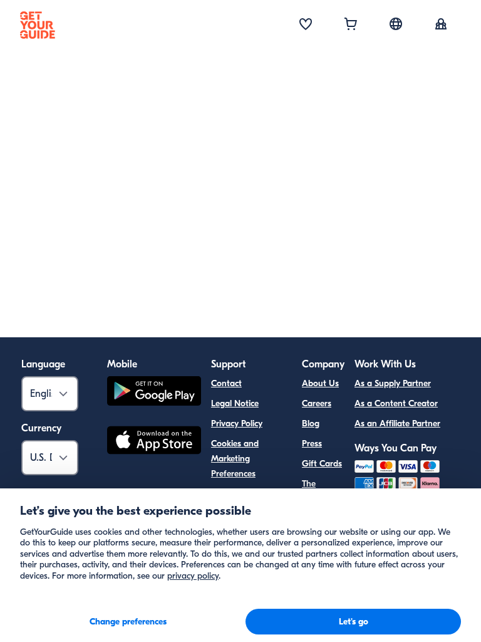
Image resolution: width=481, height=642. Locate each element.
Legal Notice (235, 403)
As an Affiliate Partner (397, 423)
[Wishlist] (306, 25)
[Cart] (351, 25)
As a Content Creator (396, 403)
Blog (310, 423)
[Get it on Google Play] (154, 392)
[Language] (396, 24)
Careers (316, 403)
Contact (226, 383)
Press (312, 443)
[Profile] (441, 25)
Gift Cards (322, 463)
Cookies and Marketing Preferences (235, 458)
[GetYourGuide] (37, 25)
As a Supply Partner (392, 383)
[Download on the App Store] (154, 442)
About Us (320, 383)
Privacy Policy (236, 423)
